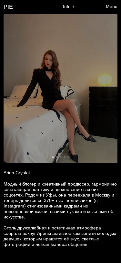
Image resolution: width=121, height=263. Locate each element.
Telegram (107, 197)
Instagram (107, 184)
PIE (8, 7)
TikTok (110, 190)
